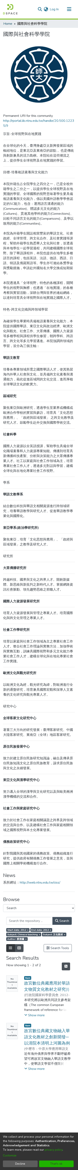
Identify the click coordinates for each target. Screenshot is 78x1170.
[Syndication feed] (66, 966)
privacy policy (53, 1150)
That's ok (56, 1164)
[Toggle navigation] (69, 9)
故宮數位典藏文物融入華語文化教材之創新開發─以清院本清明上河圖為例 (47, 1037)
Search (63, 921)
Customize (9, 1155)
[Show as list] (10, 948)
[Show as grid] (19, 948)
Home (7, 23)
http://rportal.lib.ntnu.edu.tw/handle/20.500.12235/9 (38, 123)
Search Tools (59, 948)
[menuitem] (45, 9)
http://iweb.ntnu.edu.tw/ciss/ (40, 882)
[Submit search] (39, 9)
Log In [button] (54, 9)
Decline (20, 1164)
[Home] (10, 9)
